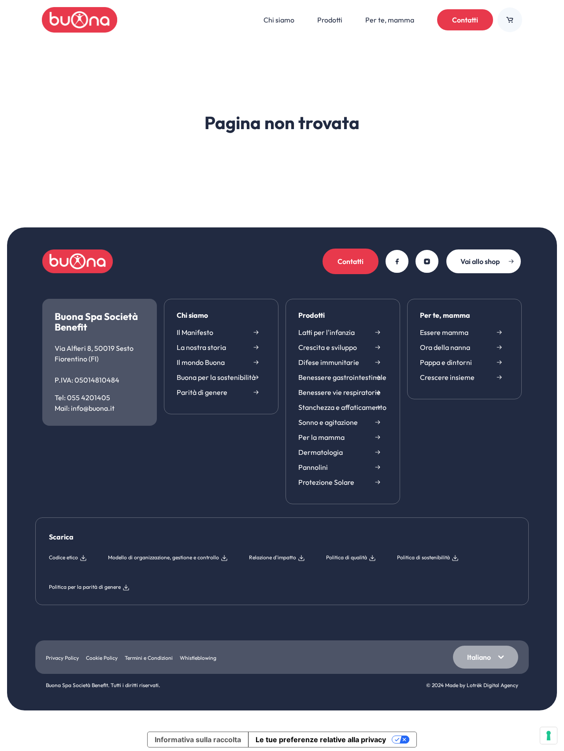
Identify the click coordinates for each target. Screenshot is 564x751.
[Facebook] (397, 261)
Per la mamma (321, 437)
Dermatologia (320, 452)
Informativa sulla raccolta (198, 739)
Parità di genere (202, 392)
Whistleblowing (198, 657)
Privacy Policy (62, 657)
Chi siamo (192, 316)
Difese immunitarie (328, 362)
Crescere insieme (447, 377)
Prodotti (311, 316)
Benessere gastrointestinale (342, 377)
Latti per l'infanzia (326, 332)
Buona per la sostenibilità (216, 377)
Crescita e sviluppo (327, 347)
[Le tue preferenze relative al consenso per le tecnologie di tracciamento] (548, 735)
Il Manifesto (195, 332)
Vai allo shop (480, 261)
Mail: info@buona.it (85, 408)
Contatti (465, 19)
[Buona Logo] (79, 20)
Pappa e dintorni (446, 362)
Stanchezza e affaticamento (342, 407)
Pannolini (313, 467)
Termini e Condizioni (149, 657)
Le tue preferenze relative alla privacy (321, 739)
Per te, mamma (445, 316)
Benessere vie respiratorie (339, 392)
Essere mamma (444, 332)
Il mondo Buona (201, 362)
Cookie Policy (102, 657)
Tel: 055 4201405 (82, 397)
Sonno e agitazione (328, 422)
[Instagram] (427, 261)
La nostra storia (201, 347)
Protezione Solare (326, 482)
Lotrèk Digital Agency (492, 685)
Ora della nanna (445, 347)
